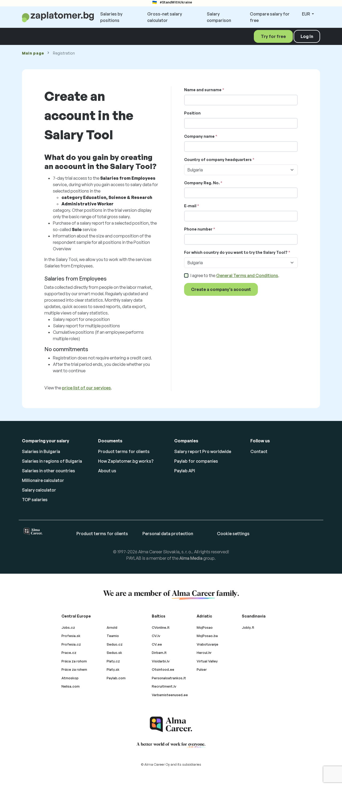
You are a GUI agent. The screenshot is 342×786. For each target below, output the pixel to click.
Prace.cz (68, 652)
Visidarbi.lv (161, 661)
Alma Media (191, 558)
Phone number (198, 229)
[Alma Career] (171, 724)
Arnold (112, 627)
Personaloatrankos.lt (169, 678)
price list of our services (86, 387)
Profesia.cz (71, 644)
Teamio (113, 636)
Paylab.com (116, 678)
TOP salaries (35, 499)
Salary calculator (39, 490)
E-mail (190, 206)
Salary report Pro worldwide (202, 451)
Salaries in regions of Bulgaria (52, 461)
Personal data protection (167, 533)
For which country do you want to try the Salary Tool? (235, 252)
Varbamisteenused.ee (170, 695)
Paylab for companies (196, 461)
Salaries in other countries (48, 470)
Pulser (202, 669)
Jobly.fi (248, 627)
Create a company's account (221, 289)
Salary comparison (219, 17)
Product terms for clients (124, 451)
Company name (199, 136)
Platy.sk (113, 669)
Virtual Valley (207, 661)
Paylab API (184, 470)
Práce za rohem (74, 669)
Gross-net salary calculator (164, 17)
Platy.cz (113, 661)
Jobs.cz (68, 627)
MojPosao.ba (207, 636)
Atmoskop (70, 678)
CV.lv (156, 636)
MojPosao (205, 627)
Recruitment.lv (164, 686)
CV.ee (157, 644)
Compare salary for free (270, 17)
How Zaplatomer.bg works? (126, 461)
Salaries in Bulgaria (41, 451)
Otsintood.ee (163, 669)
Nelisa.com (70, 686)
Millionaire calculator (43, 480)
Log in (307, 36)
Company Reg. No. (202, 183)
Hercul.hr (204, 652)
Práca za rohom (74, 661)
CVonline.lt (161, 627)
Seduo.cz (115, 644)
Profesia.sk (70, 636)
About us (107, 470)
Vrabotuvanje (207, 644)
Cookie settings (233, 533)
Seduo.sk (114, 652)
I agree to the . (235, 275)
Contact (258, 451)
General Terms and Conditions (247, 275)
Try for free (273, 36)
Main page (33, 53)
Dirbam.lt (159, 652)
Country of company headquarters (218, 159)
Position (192, 113)
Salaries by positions (111, 17)
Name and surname (202, 89)
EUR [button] (306, 14)
